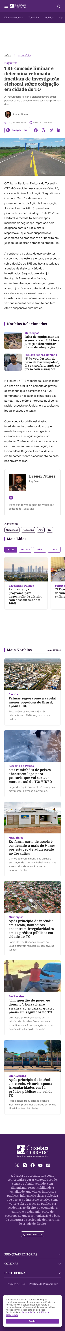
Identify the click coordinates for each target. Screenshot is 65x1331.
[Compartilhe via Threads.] (43, 130)
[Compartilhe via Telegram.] (51, 130)
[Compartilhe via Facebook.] (36, 130)
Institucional (15, 1273)
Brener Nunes (20, 114)
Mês (39, 549)
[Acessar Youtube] (40, 1165)
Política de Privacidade (43, 1284)
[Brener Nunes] (8, 114)
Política (49, 17)
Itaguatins (28, 529)
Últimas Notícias (13, 17)
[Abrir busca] (58, 6)
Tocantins (34, 17)
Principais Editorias (20, 1254)
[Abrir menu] (6, 6)
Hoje (11, 549)
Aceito (32, 1321)
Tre (49, 529)
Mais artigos (54, 650)
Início (7, 55)
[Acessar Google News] (48, 1165)
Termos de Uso (16, 1284)
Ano (54, 549)
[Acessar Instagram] (11, 498)
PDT (40, 529)
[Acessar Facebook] (32, 1165)
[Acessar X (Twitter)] (17, 1165)
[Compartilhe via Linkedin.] (58, 130)
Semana (25, 549)
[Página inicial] (33, 1151)
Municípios (24, 55)
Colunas (11, 1264)
